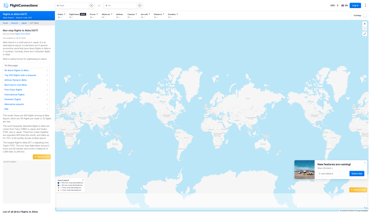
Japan (24, 23)
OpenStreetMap (362, 211)
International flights (14, 94)
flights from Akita (22, 34)
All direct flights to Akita (16, 70)
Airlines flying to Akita (15, 80)
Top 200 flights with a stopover (20, 75)
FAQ (6, 109)
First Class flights (13, 89)
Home (5, 23)
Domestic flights (12, 99)
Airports (14, 23)
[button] (364, 23)
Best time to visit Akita (15, 85)
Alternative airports (14, 104)
